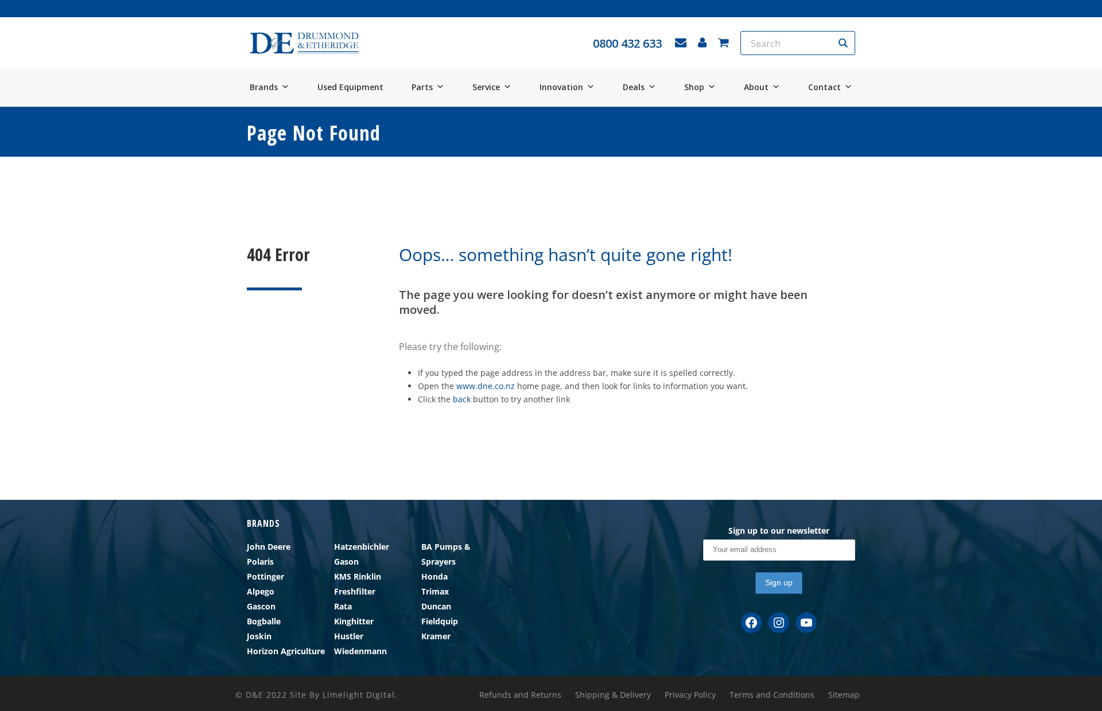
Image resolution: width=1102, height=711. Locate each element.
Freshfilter (354, 591)
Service (486, 86)
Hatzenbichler (361, 546)
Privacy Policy (690, 695)
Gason (346, 561)
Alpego (260, 591)
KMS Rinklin (357, 576)
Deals (634, 86)
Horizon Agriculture (286, 651)
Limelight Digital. (360, 694)
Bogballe (264, 621)
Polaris (260, 561)
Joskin (259, 636)
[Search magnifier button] (843, 43)
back (462, 399)
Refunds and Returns (520, 695)
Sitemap (844, 695)
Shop (694, 86)
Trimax (435, 591)
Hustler (348, 636)
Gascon (261, 606)
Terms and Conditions (772, 695)
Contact (824, 86)
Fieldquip (439, 621)
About (756, 86)
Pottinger (265, 576)
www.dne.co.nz (485, 385)
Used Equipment (350, 86)
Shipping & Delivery (613, 695)
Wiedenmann (360, 651)
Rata (343, 606)
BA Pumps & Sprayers (446, 554)
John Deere (268, 546)
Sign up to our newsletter (778, 530)
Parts (422, 86)
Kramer (436, 636)
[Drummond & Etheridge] (304, 43)
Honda (434, 576)
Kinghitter (354, 621)
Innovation (561, 86)
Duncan (436, 606)
